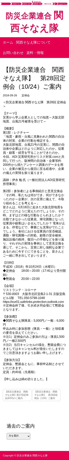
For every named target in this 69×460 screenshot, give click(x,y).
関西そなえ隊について (33, 42)
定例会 (26, 95)
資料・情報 (35, 53)
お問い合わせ (13, 53)
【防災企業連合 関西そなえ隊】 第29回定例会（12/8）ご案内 (46, 395)
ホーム (8, 42)
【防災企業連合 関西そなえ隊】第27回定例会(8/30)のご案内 (16, 395)
